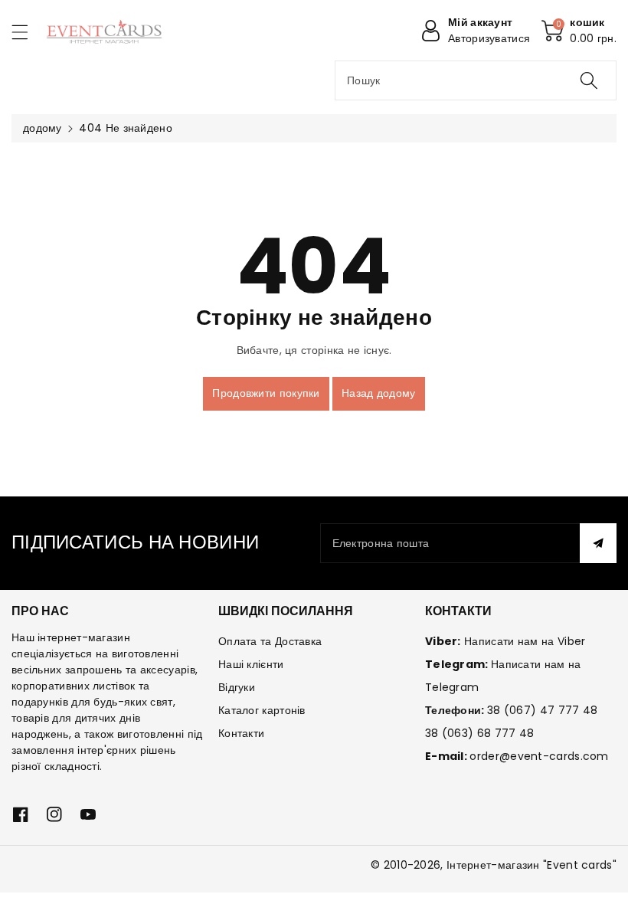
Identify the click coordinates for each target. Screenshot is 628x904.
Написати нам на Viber (524, 641)
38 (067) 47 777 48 (542, 710)
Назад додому (379, 393)
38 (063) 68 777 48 (479, 733)
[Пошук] (589, 80)
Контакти (241, 733)
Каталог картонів (262, 710)
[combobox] (475, 80)
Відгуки (236, 687)
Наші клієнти (251, 664)
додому (42, 128)
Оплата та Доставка (270, 641)
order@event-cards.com (538, 756)
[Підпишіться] (598, 543)
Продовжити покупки (265, 393)
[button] (26, 31)
